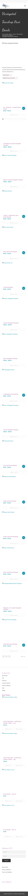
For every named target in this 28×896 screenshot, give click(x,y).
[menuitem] (25, 6)
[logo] (11, 6)
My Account (4, 675)
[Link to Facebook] (12, 1)
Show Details (19, 729)
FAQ (3, 688)
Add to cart (8, 729)
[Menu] (25, 6)
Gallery (3, 690)
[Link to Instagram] (17, 1)
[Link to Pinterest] (15, 1)
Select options (14, 114)
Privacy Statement (6, 685)
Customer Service (6, 683)
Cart (3, 678)
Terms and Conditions (7, 872)
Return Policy (5, 867)
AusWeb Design (22, 893)
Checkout (4, 680)
